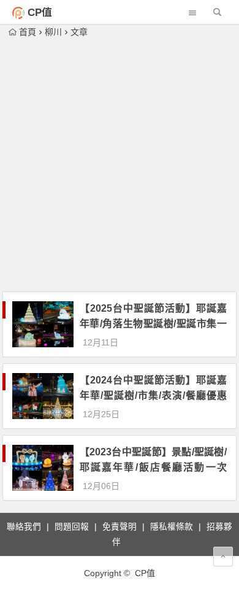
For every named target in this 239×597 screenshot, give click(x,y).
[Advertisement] (119, 165)
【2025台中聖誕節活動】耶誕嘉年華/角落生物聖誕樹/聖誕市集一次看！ (153, 323)
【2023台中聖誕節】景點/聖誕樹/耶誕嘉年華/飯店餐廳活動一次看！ (153, 467)
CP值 (40, 12)
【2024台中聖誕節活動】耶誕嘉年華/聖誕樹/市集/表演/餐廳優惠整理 (153, 395)
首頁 (27, 32)
